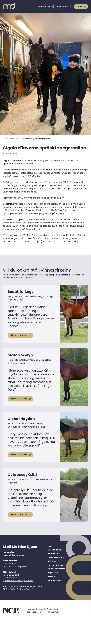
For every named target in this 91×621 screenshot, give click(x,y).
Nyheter (13, 138)
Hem (50, 546)
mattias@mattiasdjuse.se (14, 566)
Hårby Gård (53, 553)
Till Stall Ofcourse (18, 335)
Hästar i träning (55, 565)
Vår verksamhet (56, 549)
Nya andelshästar (56, 568)
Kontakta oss (54, 580)
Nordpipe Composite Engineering (42, 609)
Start (5, 138)
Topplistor (53, 572)
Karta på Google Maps (13, 555)
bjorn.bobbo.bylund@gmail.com (18, 580)
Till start (52, 561)
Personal (52, 576)
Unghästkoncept (56, 557)
